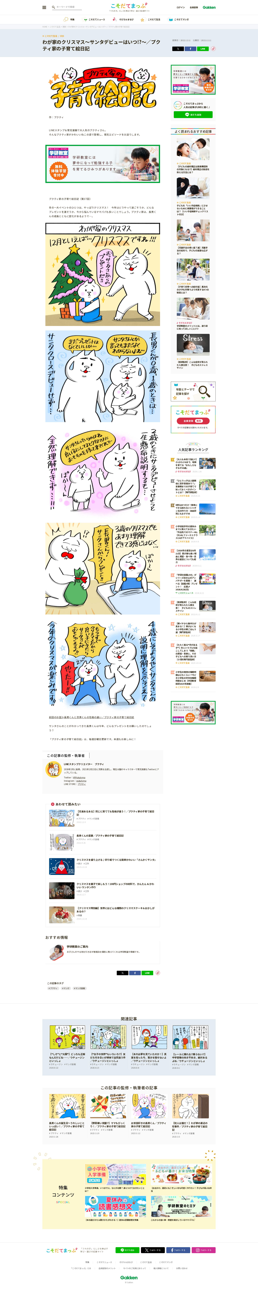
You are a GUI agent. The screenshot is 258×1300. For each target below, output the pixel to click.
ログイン (181, 7)
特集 (72, 19)
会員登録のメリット (107, 1268)
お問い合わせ (182, 1268)
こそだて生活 (154, 19)
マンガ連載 (80, 988)
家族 (62, 35)
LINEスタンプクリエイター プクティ (84, 764)
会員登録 (194, 7)
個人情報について (161, 1268)
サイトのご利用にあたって (134, 1268)
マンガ (66, 988)
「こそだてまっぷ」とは (80, 1268)
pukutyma (81, 780)
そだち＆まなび (126, 19)
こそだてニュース (97, 19)
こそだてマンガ (181, 19)
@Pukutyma (79, 777)
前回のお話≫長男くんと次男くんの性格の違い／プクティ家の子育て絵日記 (91, 717)
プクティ (82, 784)
